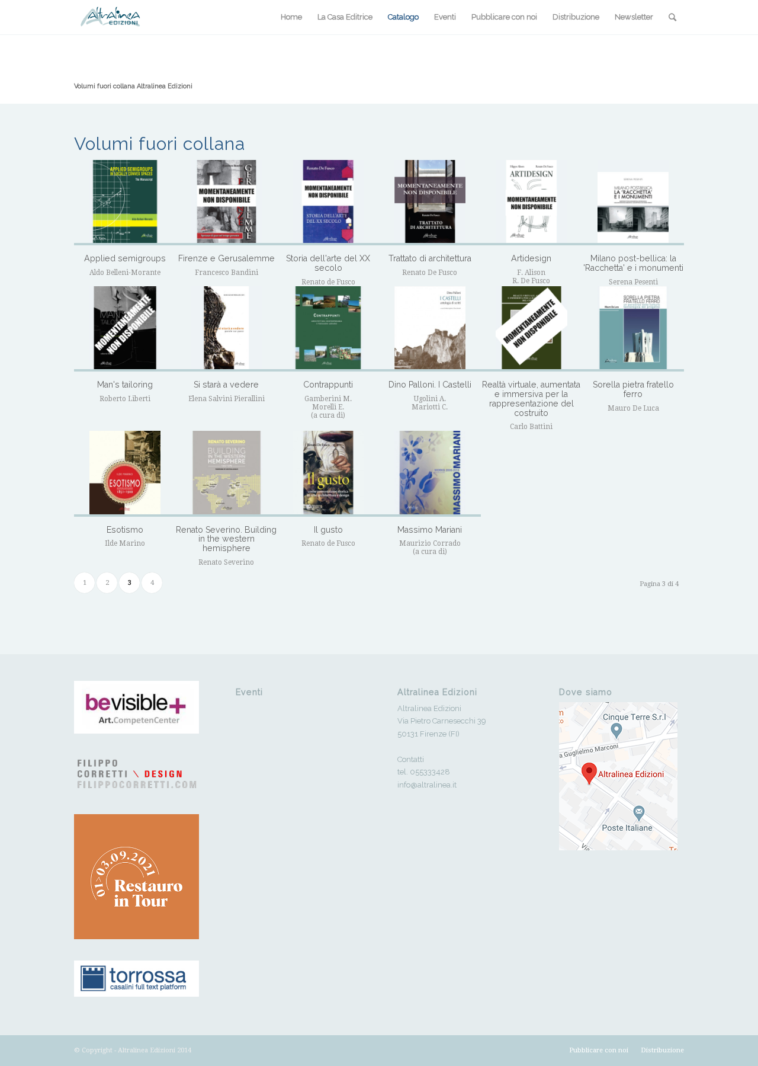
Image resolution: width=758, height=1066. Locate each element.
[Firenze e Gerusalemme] (227, 202)
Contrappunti (328, 384)
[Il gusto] (328, 473)
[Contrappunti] (328, 329)
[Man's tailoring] (125, 329)
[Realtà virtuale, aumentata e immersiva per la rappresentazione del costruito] (532, 329)
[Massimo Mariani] (430, 473)
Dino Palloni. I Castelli (429, 384)
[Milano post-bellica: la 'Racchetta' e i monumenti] (633, 202)
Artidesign (531, 258)
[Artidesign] (532, 202)
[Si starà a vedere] (227, 329)
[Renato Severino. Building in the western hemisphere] (227, 473)
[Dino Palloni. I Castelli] (430, 329)
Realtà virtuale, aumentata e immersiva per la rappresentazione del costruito (531, 398)
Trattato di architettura (429, 258)
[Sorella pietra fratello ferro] (633, 329)
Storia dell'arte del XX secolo (328, 263)
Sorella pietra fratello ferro (633, 389)
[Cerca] (672, 17)
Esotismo (125, 529)
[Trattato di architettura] (430, 202)
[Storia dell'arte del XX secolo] (328, 202)
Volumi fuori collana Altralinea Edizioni (133, 86)
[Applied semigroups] (125, 202)
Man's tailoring (125, 384)
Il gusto (328, 529)
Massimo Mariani (429, 529)
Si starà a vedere (226, 384)
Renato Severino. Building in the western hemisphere (226, 539)
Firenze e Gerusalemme (226, 258)
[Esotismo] (125, 473)
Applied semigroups (125, 258)
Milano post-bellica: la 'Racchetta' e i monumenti (633, 263)
